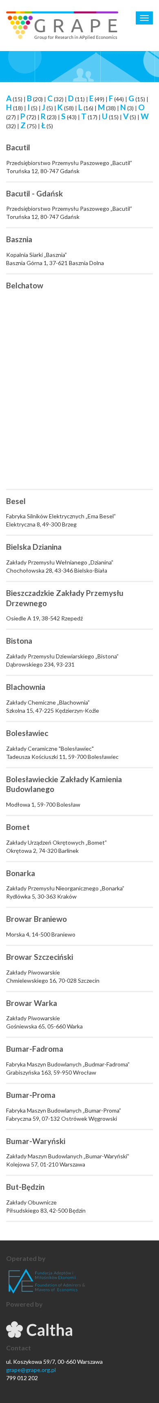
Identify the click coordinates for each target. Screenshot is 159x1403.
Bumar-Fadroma (34, 1048)
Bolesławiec (27, 733)
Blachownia (25, 686)
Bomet (18, 827)
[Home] (62, 25)
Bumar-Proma (30, 1095)
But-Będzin (25, 1186)
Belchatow (24, 285)
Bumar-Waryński (35, 1141)
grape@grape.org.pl (31, 1369)
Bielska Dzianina (34, 546)
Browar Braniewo (36, 918)
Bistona (19, 640)
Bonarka (20, 873)
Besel (16, 501)
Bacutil (18, 147)
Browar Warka (31, 1003)
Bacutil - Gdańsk (34, 193)
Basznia (19, 239)
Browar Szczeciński (39, 956)
